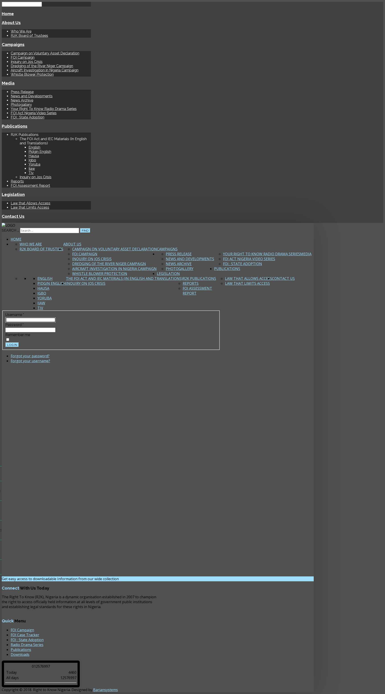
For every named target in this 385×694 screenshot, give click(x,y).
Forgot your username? (30, 360)
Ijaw (32, 168)
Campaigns (13, 44)
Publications (14, 126)
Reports (17, 181)
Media (8, 83)
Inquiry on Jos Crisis (27, 62)
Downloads (20, 654)
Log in (12, 345)
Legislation (13, 194)
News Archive (22, 100)
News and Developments (32, 96)
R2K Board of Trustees (29, 35)
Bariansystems (105, 689)
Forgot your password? (30, 355)
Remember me (17, 335)
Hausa (34, 156)
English (34, 147)
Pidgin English (40, 152)
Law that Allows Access (30, 203)
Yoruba (34, 164)
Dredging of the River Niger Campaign (42, 66)
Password (14, 325)
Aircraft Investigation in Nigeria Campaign (44, 70)
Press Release (22, 92)
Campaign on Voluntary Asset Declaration (45, 53)
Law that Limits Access (30, 207)
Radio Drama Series (27, 644)
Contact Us (13, 216)
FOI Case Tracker (25, 634)
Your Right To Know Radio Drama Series (44, 109)
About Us (11, 22)
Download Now (136, 579)
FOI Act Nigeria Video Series (34, 113)
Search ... (10, 230)
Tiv (31, 173)
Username (14, 315)
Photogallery (21, 104)
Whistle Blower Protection (32, 74)
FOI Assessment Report (30, 185)
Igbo (32, 160)
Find (85, 230)
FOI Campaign (23, 57)
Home (8, 13)
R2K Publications (199, 278)
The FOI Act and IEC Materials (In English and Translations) (124, 278)
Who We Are (21, 31)
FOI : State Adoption (27, 117)
